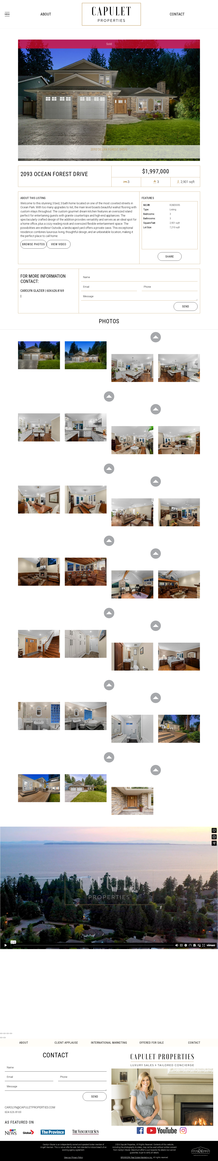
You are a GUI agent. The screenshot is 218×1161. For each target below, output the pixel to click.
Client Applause (66, 1042)
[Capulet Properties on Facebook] (140, 1133)
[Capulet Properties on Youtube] (162, 1133)
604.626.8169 (13, 1112)
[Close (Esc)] (1, 1033)
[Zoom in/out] (11, 1033)
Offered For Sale (151, 1042)
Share (169, 256)
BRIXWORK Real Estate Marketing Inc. (137, 1157)
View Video (58, 244)
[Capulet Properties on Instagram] (183, 1133)
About (45, 14)
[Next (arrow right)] (4, 1037)
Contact (177, 14)
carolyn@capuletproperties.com (30, 1107)
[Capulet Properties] (111, 14)
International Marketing (109, 1042)
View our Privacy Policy (73, 1157)
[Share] (4, 1033)
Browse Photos (33, 244)
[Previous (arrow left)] (1, 1037)
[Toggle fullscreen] (7, 1033)
